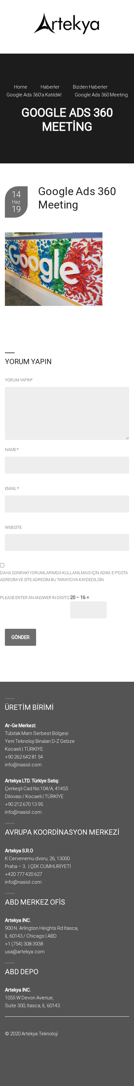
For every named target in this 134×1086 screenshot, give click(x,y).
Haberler (50, 87)
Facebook (9, 1059)
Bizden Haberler (90, 87)
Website (13, 527)
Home (20, 87)
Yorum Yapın (19, 379)
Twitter (18, 1059)
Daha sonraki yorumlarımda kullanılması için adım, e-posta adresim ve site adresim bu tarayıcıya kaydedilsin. (64, 576)
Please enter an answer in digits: (35, 597)
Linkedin (27, 1059)
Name (12, 449)
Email (12, 488)
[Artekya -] (67, 23)
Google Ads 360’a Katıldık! (34, 95)
